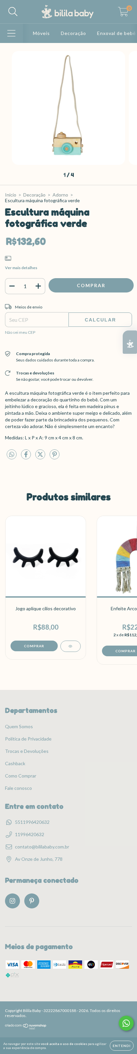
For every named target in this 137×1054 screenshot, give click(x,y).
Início (10, 195)
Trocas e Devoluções (27, 751)
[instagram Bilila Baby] (12, 900)
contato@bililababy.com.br (42, 846)
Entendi (122, 1046)
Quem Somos (19, 726)
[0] (123, 13)
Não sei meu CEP (20, 332)
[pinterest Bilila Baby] (31, 900)
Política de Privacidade (28, 739)
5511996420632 (32, 822)
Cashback (15, 763)
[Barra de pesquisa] (13, 11)
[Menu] (11, 33)
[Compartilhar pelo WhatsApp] (12, 454)
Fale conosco (18, 788)
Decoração (73, 33)
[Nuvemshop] (26, 1028)
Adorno (60, 195)
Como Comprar (20, 776)
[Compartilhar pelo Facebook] (26, 457)
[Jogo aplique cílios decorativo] (70, 646)
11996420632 (29, 834)
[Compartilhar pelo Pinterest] (55, 457)
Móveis (41, 33)
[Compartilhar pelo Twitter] (40, 457)
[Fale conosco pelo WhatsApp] (126, 1023)
